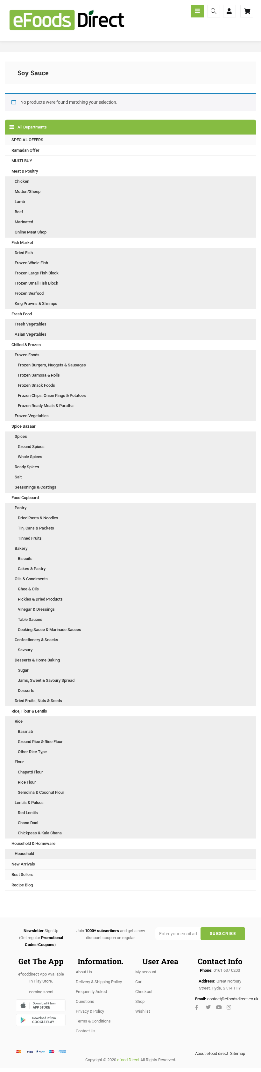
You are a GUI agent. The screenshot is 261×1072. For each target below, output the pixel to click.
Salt (18, 477)
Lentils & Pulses (29, 802)
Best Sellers (22, 874)
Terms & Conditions (93, 1021)
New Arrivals (23, 864)
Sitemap (237, 1053)
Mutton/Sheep (27, 191)
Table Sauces (30, 619)
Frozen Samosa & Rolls (39, 375)
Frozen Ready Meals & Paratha (46, 405)
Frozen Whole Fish (31, 262)
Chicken (22, 181)
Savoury (25, 650)
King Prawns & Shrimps (36, 303)
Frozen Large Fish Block (37, 273)
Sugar (23, 670)
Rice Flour (27, 782)
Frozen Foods (27, 354)
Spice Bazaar (23, 426)
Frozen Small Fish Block (36, 283)
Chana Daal (28, 822)
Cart (139, 981)
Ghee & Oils (28, 589)
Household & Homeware (33, 843)
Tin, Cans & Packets (36, 528)
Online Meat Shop (30, 232)
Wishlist (142, 1011)
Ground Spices (31, 446)
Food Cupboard (25, 497)
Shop (140, 1001)
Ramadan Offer (25, 150)
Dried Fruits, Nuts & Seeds (38, 700)
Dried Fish (24, 252)
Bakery (21, 548)
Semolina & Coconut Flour (41, 792)
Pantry (20, 507)
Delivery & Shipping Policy (99, 981)
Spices (21, 436)
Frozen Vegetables (32, 415)
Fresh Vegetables (30, 324)
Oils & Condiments (31, 578)
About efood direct (211, 1053)
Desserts (26, 690)
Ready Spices (27, 466)
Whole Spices (30, 456)
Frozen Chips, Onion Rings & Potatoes (52, 395)
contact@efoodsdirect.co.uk (232, 998)
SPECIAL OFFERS (27, 139)
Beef (19, 211)
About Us (84, 972)
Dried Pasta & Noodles (38, 518)
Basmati (25, 731)
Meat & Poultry (24, 171)
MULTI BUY (21, 160)
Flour (19, 762)
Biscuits (25, 558)
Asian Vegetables (30, 334)
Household (24, 853)
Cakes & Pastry (32, 568)
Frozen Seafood (29, 293)
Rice (19, 721)
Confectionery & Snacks (36, 639)
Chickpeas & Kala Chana (40, 833)
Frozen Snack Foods (36, 385)
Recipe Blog (22, 885)
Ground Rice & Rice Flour (40, 741)
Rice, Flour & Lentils (29, 711)
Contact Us (85, 1031)
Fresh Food (21, 314)
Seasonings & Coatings (35, 487)
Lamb (20, 201)
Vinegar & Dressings (36, 609)
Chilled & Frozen (26, 344)
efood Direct (128, 1059)
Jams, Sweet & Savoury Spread (46, 680)
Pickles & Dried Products (40, 599)
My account (145, 972)
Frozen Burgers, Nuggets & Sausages (52, 365)
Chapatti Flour (30, 772)
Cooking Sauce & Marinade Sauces (49, 629)
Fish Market (22, 242)
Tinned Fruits (30, 538)
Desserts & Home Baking (37, 660)
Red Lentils (28, 812)
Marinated (24, 222)
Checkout (143, 991)
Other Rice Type (32, 751)
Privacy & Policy (90, 1011)
